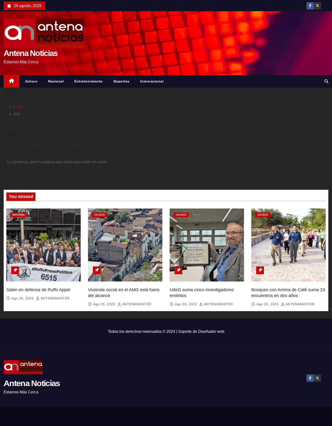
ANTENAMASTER (55, 298)
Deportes (122, 81)
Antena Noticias (31, 53)
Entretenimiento (88, 81)
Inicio (18, 107)
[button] (326, 81)
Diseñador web (211, 331)
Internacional (152, 81)
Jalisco (31, 81)
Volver (22, 176)
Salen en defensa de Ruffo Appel (38, 289)
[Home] (11, 81)
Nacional (56, 81)
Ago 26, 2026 (23, 298)
